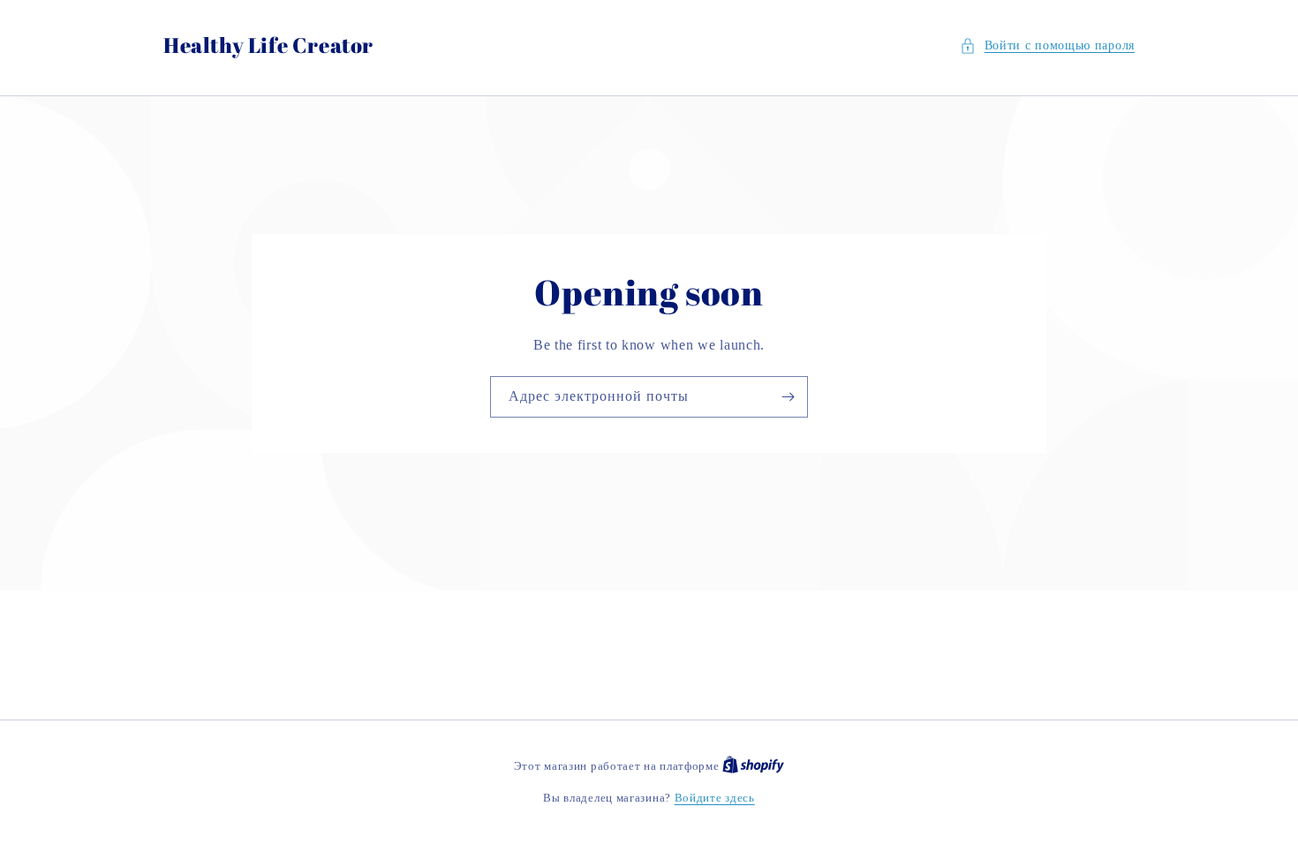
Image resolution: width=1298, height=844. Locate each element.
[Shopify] (753, 765)
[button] (1047, 45)
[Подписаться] (787, 397)
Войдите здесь (715, 797)
